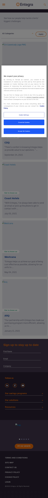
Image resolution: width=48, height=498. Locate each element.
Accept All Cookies (24, 131)
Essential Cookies (24, 122)
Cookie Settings (24, 115)
